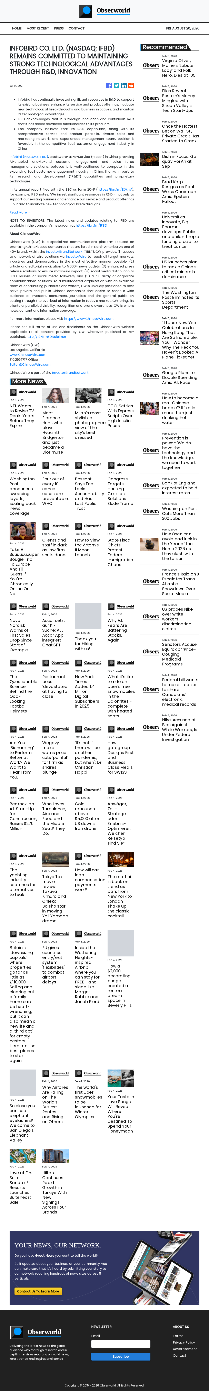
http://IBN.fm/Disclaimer (46, 336)
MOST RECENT (38, 28)
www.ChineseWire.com (28, 354)
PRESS (59, 28)
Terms (178, 1336)
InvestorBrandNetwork (64, 251)
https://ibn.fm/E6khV (115, 189)
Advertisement (185, 1349)
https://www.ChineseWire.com (88, 318)
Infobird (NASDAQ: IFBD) (29, 156)
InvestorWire (76, 256)
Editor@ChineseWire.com (30, 364)
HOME (17, 28)
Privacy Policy (184, 1342)
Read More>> (20, 212)
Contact (179, 1355)
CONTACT (77, 28)
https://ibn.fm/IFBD (91, 225)
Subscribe (121, 1356)
